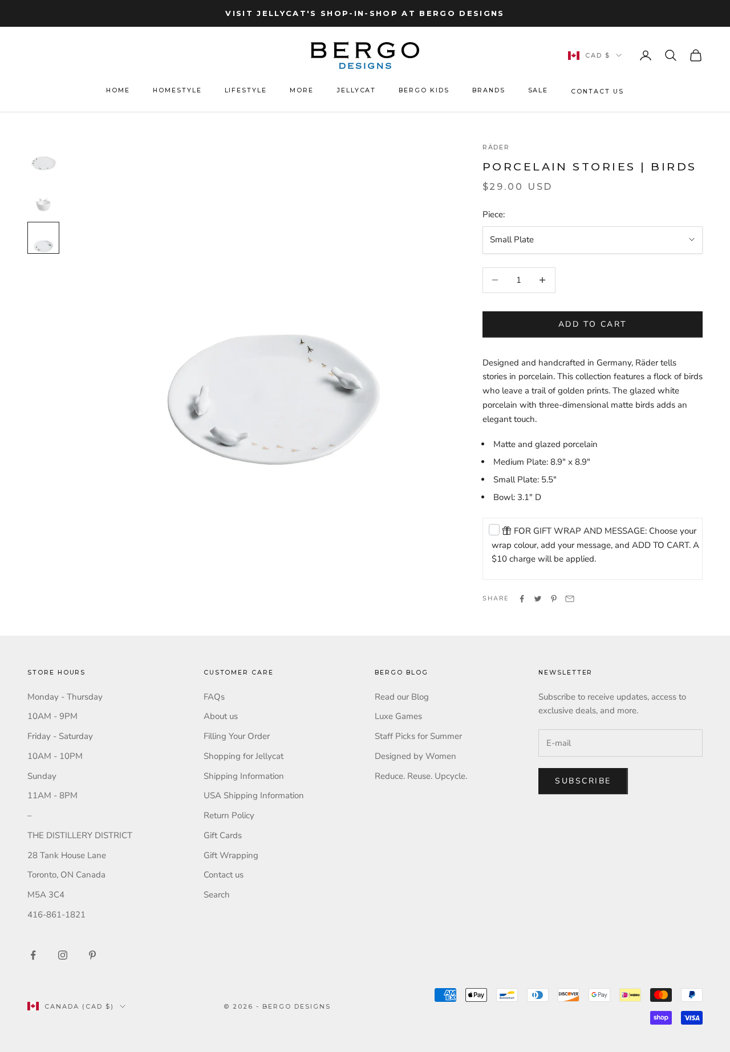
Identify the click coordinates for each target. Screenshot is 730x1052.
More (302, 90)
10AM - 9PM (52, 716)
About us (221, 716)
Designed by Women (415, 756)
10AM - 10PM (55, 756)
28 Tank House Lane (66, 855)
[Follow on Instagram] (62, 955)
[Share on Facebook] (521, 598)
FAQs (214, 696)
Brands (488, 90)
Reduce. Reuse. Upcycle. (421, 776)
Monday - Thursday (65, 696)
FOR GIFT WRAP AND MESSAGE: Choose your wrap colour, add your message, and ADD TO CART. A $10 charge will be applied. (595, 545)
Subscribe (583, 780)
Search (217, 894)
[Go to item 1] (43, 156)
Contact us (224, 874)
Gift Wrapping (231, 855)
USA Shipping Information (254, 795)
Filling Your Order (237, 736)
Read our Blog (402, 696)
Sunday (41, 776)
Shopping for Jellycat (243, 756)
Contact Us (597, 91)
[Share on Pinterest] (553, 598)
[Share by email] (569, 598)
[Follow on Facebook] (33, 955)
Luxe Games (398, 716)
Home (118, 90)
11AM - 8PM (52, 795)
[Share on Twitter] (537, 598)
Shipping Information (244, 776)
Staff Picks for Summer (418, 736)
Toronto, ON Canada (66, 874)
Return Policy (229, 815)
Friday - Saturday (60, 736)
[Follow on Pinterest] (92, 955)
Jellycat (356, 90)
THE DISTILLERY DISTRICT (79, 835)
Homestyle (177, 90)
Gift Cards (223, 835)
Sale (538, 90)
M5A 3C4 (45, 894)
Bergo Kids (424, 90)
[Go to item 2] (43, 197)
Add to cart (592, 324)
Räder (496, 147)
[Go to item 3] (43, 238)
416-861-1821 (56, 914)
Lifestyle (246, 90)
